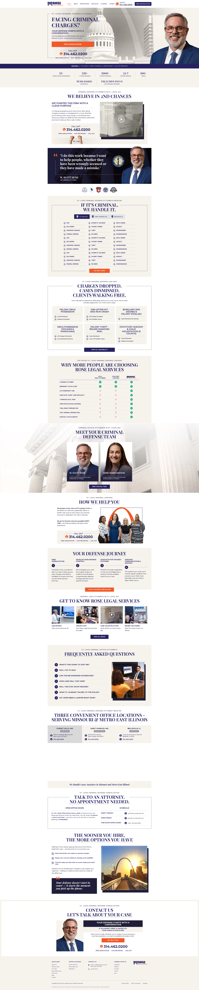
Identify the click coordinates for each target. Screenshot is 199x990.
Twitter (116, 971)
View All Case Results (99, 349)
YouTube (116, 968)
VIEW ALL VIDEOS (99, 636)
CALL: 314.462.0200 (134, 823)
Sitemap (145, 983)
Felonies (94, 234)
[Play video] (121, 119)
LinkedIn (116, 966)
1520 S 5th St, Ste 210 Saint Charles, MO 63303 (95, 735)
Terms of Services (136, 983)
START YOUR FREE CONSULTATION (99, 589)
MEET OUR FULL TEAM (99, 486)
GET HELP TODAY (99, 270)
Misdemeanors (121, 234)
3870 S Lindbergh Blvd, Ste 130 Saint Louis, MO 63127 (63, 735)
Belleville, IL (72, 968)
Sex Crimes (70, 226)
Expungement (121, 230)
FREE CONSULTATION (72, 44)
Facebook (116, 964)
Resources (95, 4)
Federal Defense (72, 264)
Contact (112, 4)
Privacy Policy (125, 983)
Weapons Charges (73, 230)
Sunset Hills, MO (73, 964)
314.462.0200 (58, 739)
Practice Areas (84, 4)
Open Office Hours (56, 971)
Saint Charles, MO (73, 966)
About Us (54, 964)
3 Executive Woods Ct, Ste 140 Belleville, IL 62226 (132, 735)
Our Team (54, 968)
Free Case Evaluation (143, 4)
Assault (119, 226)
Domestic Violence (98, 223)
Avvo (115, 973)
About (76, 4)
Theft (93, 260)
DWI (67, 223)
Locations (104, 4)
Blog (53, 975)
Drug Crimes (120, 223)
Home (69, 4)
